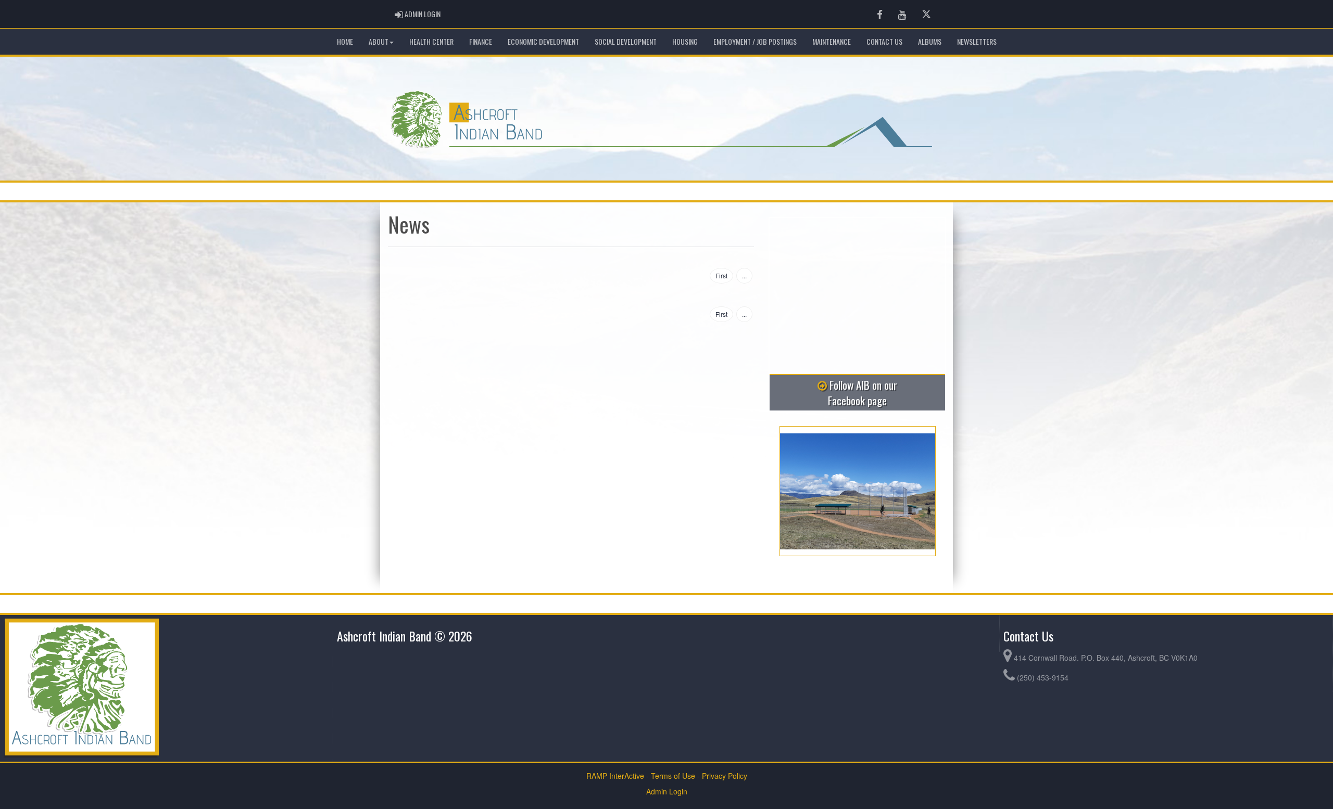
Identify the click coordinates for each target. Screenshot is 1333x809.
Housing (685, 41)
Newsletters (977, 41)
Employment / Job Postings (755, 41)
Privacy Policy (724, 776)
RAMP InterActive (615, 776)
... (744, 275)
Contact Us (884, 41)
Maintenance (831, 41)
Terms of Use (673, 776)
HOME (345, 41)
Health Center (431, 41)
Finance (480, 41)
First (721, 275)
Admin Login (666, 791)
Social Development (626, 41)
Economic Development (543, 41)
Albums (929, 41)
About (378, 41)
